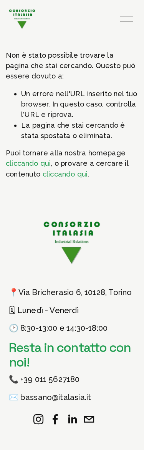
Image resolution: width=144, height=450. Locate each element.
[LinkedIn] (72, 419)
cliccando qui (28, 163)
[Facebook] (55, 419)
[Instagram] (38, 419)
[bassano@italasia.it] (89, 419)
